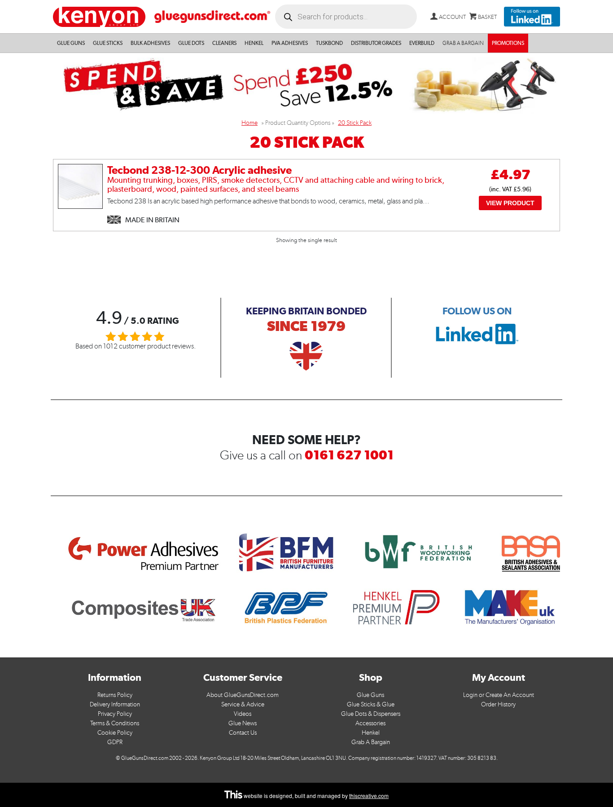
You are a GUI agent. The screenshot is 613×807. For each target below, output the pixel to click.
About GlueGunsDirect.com (242, 695)
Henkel (254, 43)
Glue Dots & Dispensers (370, 714)
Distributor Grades (376, 43)
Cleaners (224, 43)
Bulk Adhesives (150, 43)
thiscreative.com (369, 795)
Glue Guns (71, 43)
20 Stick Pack (355, 123)
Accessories (370, 723)
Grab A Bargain (370, 742)
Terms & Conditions (114, 723)
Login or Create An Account (498, 695)
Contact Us (243, 732)
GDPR (115, 742)
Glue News (242, 723)
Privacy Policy (115, 714)
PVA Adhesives (289, 43)
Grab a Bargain (463, 43)
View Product (510, 203)
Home (249, 123)
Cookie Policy (114, 732)
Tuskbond (329, 43)
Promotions (508, 43)
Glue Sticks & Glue (370, 704)
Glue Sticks (108, 43)
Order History (498, 704)
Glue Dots (191, 43)
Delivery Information (115, 704)
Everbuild (421, 43)
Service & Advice (242, 704)
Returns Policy (114, 695)
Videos (242, 714)
